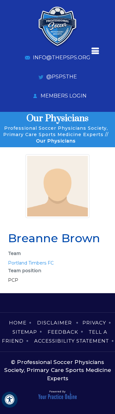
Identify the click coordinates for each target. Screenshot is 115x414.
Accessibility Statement (71, 341)
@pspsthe (61, 77)
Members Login (64, 96)
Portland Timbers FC (31, 263)
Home (18, 323)
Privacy (94, 323)
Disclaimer (55, 323)
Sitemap (24, 332)
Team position (24, 270)
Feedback (63, 332)
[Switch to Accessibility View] (10, 400)
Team (14, 253)
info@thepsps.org (61, 57)
